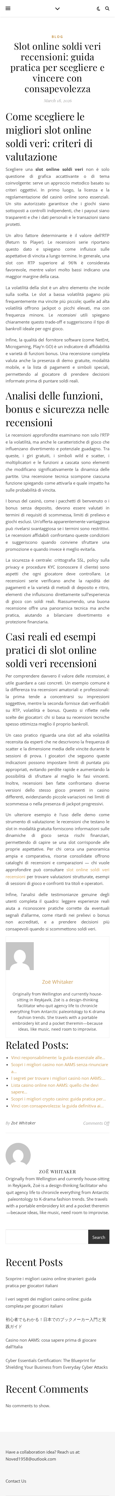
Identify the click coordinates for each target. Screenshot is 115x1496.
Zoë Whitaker (23, 1123)
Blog (57, 36)
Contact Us (16, 1481)
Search (98, 1237)
